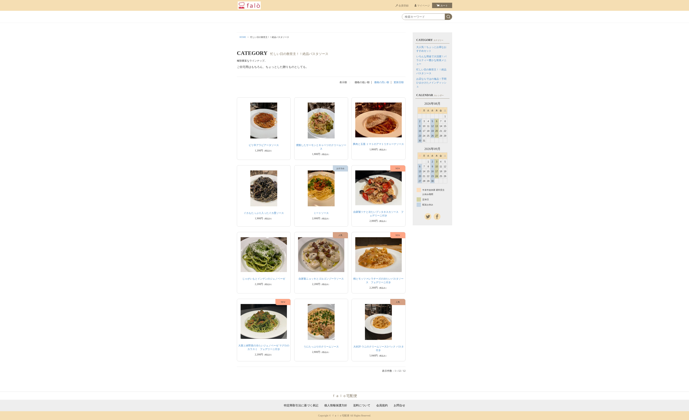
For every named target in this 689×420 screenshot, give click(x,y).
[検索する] (448, 17)
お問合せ (399, 405)
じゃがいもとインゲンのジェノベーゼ (263, 278)
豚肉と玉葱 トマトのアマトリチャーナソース (378, 144)
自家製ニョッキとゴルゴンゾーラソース (321, 278)
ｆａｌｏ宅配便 (344, 396)
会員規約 (382, 405)
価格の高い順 (381, 82)
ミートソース (321, 213)
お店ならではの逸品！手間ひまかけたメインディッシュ (431, 83)
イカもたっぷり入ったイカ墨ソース (264, 213)
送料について (361, 405)
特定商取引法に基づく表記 (301, 405)
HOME (243, 37)
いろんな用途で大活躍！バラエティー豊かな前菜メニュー (431, 60)
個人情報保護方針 (335, 405)
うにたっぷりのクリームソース (321, 346)
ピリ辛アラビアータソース (264, 145)
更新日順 (399, 82)
